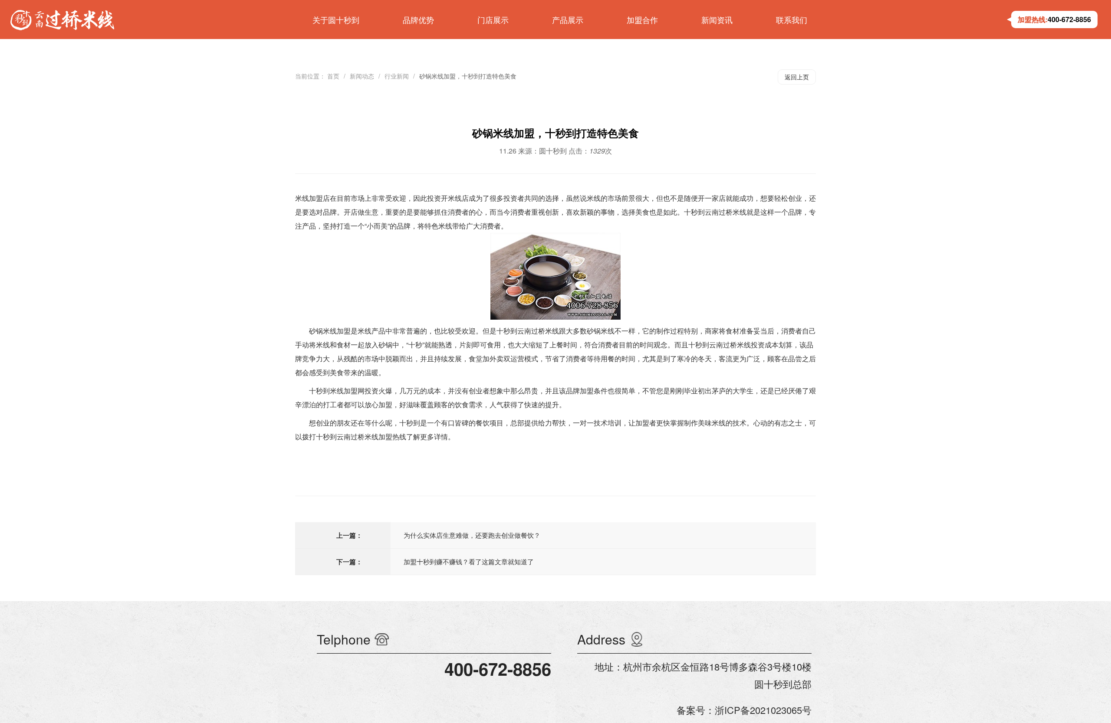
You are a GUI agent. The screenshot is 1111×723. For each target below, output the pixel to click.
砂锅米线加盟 (330, 331)
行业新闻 (397, 76)
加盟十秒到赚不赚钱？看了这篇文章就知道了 (469, 561)
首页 (333, 76)
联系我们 (791, 19)
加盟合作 (642, 19)
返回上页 (797, 76)
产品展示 (567, 19)
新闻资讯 (717, 19)
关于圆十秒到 (335, 19)
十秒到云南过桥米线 (715, 212)
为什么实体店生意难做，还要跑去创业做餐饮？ (472, 535)
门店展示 (493, 19)
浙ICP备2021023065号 (763, 709)
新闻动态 (362, 76)
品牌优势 (418, 19)
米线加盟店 (312, 198)
